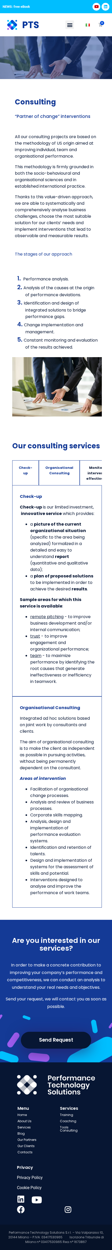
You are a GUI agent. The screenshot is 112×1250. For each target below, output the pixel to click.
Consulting (69, 1130)
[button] (69, 24)
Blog (21, 1133)
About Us (24, 1121)
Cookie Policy (29, 1187)
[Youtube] (96, 7)
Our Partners (26, 1140)
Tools (64, 1127)
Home (22, 1115)
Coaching (68, 1121)
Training (66, 1115)
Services (24, 1127)
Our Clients (26, 1146)
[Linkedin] (105, 7)
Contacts (25, 1152)
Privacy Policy (30, 1177)
